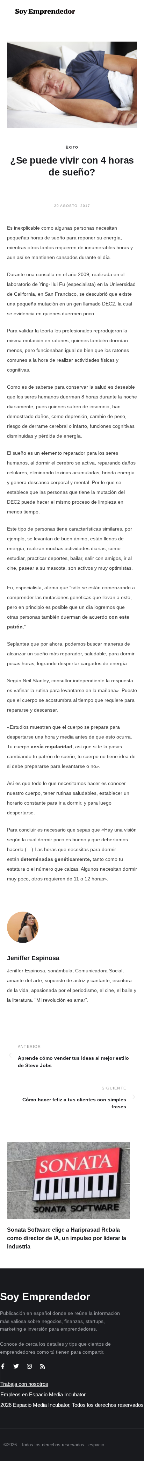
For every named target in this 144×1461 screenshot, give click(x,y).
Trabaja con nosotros (24, 1384)
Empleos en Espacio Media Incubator (43, 1394)
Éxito (72, 147)
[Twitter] (16, 1366)
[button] (116, 12)
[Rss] (42, 1366)
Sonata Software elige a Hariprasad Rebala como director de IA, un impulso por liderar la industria (66, 1238)
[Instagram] (29, 1366)
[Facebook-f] (3, 1366)
